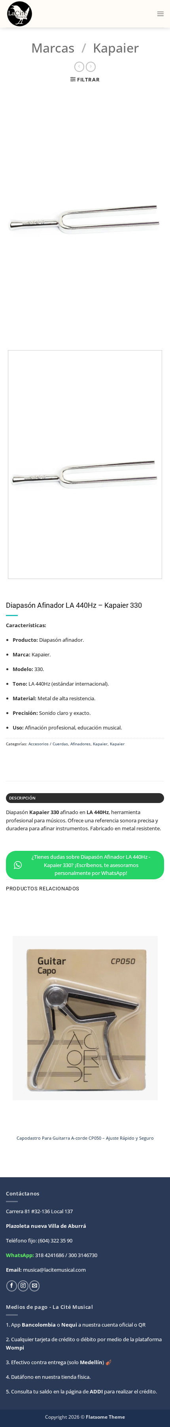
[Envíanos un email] (34, 1285)
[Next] (29, 333)
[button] (160, 13)
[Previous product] (91, 67)
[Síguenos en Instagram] (23, 1285)
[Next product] (79, 67)
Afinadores (80, 743)
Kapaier (116, 47)
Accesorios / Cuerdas (48, 743)
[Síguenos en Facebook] (11, 1285)
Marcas (52, 47)
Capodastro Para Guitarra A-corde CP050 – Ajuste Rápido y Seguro (85, 1138)
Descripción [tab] (22, 798)
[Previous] (12, 333)
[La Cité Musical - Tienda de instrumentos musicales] (40, 14)
